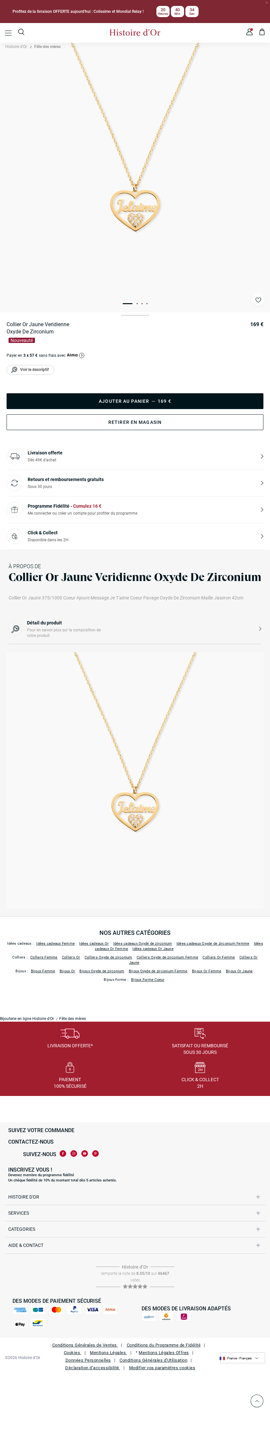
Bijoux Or (67, 971)
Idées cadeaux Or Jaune (153, 949)
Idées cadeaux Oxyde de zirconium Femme (213, 943)
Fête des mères (47, 46)
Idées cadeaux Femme (55, 943)
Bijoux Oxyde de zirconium (101, 971)
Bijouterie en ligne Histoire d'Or (27, 1018)
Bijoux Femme (43, 971)
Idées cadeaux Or (94, 943)
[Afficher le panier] (262, 33)
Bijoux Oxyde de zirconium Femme (158, 971)
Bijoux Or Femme (207, 971)
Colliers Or (71, 957)
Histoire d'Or (16, 46)
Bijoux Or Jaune (239, 971)
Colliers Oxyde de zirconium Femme (167, 957)
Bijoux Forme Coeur (148, 980)
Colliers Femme (44, 957)
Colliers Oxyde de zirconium (108, 957)
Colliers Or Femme (218, 957)
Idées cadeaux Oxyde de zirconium (142, 943)
